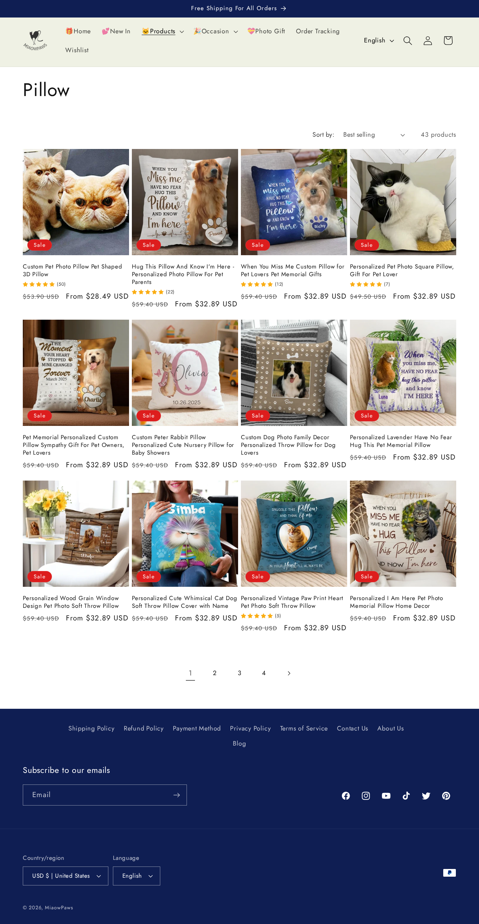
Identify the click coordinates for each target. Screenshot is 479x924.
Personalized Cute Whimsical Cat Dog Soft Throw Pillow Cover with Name (184, 602)
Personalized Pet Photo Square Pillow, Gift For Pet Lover (402, 270)
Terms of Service (304, 728)
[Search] (408, 40)
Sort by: (323, 134)
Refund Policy (144, 728)
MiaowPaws (59, 907)
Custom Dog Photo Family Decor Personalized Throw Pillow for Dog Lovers (288, 445)
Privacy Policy (250, 728)
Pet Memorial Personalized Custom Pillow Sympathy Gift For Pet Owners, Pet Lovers (73, 445)
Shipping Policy (91, 728)
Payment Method (197, 728)
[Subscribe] (177, 795)
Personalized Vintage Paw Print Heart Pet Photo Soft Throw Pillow (292, 602)
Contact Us (352, 728)
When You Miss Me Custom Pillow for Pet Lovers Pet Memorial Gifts (293, 270)
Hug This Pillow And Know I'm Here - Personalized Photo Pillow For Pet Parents (183, 274)
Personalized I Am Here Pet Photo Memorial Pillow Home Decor (396, 602)
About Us (390, 728)
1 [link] (190, 673)
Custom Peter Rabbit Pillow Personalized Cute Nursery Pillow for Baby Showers (183, 445)
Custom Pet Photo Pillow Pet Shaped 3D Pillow (72, 270)
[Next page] (289, 674)
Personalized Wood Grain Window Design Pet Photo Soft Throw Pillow (71, 602)
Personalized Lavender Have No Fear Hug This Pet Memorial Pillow (401, 441)
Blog (239, 743)
